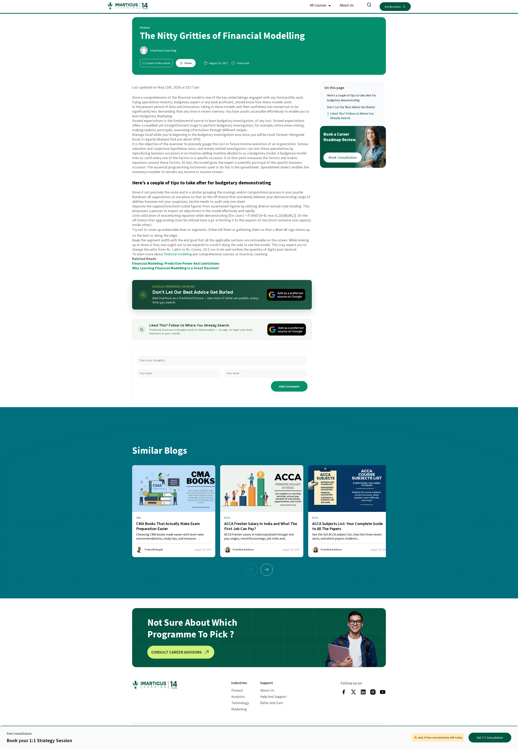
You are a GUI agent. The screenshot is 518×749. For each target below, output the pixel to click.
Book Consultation (342, 157)
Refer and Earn (271, 702)
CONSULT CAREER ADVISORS (176, 652)
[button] (267, 570)
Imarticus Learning (163, 50)
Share (188, 63)
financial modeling (178, 254)
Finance (237, 690)
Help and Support (273, 696)
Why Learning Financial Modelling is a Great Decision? (175, 268)
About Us (347, 5)
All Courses (318, 5)
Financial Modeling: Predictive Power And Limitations (175, 263)
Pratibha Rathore (243, 549)
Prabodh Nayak (154, 549)
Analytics (238, 696)
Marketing (239, 709)
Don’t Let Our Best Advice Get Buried (351, 107)
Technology (240, 702)
